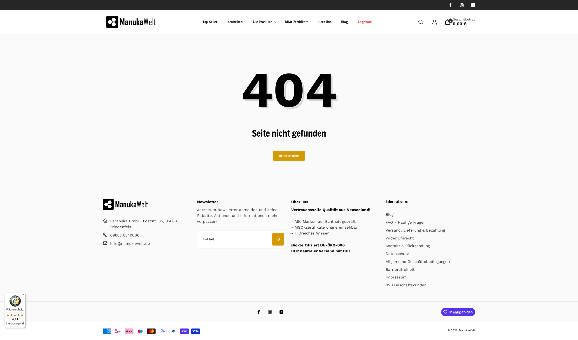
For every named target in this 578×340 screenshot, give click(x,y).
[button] (264, 22)
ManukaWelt (467, 330)
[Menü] (23, 295)
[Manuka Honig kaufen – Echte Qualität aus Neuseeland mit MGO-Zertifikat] (125, 208)
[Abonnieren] (278, 239)
